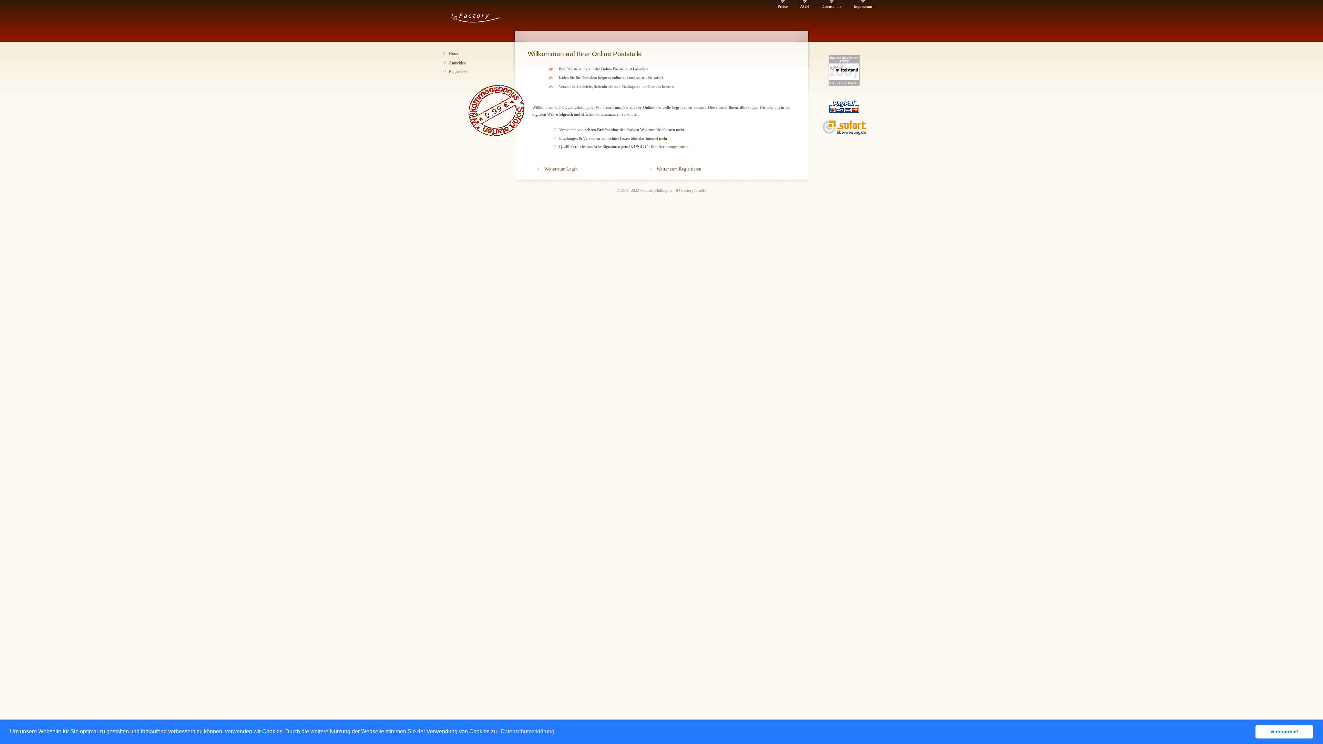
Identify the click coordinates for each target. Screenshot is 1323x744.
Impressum (863, 6)
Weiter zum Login (561, 169)
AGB (804, 6)
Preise (783, 6)
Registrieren (459, 71)
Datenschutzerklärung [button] (527, 731)
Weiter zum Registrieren (679, 169)
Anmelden (457, 63)
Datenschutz (831, 6)
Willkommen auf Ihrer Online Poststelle (585, 54)
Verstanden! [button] (1284, 731)
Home (454, 53)
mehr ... (682, 129)
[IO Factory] (475, 23)
